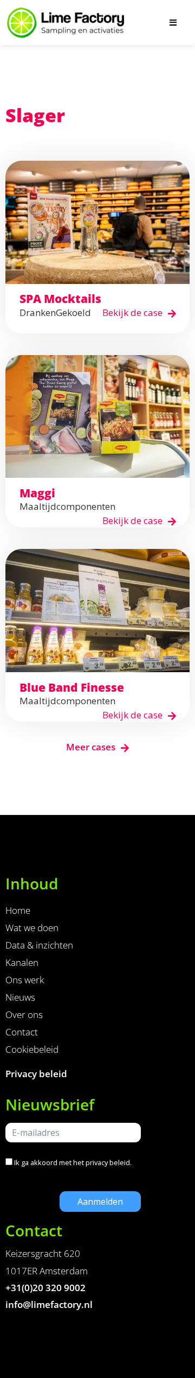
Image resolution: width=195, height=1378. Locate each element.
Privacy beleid (36, 1073)
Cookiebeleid (31, 1049)
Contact (21, 1032)
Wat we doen (31, 927)
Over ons (24, 1014)
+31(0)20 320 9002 (45, 1287)
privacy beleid (108, 1162)
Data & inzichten (39, 945)
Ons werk (24, 980)
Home (17, 910)
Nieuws (20, 997)
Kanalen (21, 962)
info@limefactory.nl (49, 1304)
